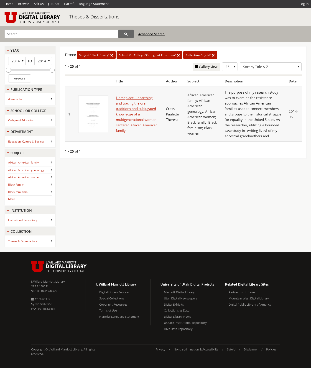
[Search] (126, 34)
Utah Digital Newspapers (180, 298)
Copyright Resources (113, 304)
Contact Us (42, 299)
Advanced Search (151, 34)
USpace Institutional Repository (185, 323)
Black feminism (18, 192)
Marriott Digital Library (179, 292)
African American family (23, 162)
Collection (21, 231)
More (11, 199)
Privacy (160, 349)
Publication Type (26, 89)
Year (14, 50)
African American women (24, 177)
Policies (271, 349)
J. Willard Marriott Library (48, 281)
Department (21, 131)
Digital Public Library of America (250, 304)
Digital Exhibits (174, 304)
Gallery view (207, 66)
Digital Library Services (114, 292)
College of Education (21, 120)
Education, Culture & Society (26, 141)
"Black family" (94, 55)
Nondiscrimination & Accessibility (196, 349)
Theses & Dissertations (94, 16)
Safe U (231, 349)
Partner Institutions (242, 292)
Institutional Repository (22, 220)
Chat (55, 4)
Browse (23, 4)
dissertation (15, 99)
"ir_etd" (199, 55)
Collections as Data (176, 310)
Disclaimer (251, 349)
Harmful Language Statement (86, 4)
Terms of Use (108, 310)
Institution (21, 210)
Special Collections (111, 298)
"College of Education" (148, 55)
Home (9, 4)
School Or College (28, 110)
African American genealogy (26, 170)
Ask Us (39, 4)
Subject (17, 153)
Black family (15, 185)
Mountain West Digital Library (249, 298)
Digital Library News (177, 316)
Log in (304, 4)
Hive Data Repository (178, 329)
